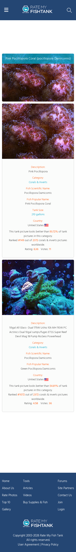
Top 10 (6, 502)
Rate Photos (9, 495)
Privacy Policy (49, 544)
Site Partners (66, 488)
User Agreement (28, 544)
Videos (27, 495)
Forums (62, 481)
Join (60, 502)
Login (61, 509)
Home (6, 481)
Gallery (6, 509)
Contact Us (65, 495)
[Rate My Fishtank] (37, 12)
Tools (26, 481)
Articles (28, 488)
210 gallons (38, 214)
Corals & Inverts (38, 182)
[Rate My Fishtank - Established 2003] (38, 523)
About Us (8, 488)
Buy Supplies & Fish (35, 502)
